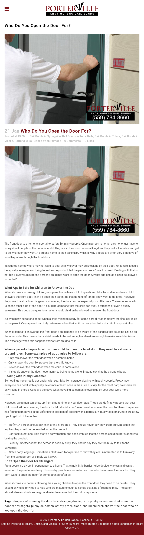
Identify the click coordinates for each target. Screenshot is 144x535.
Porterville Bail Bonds (28, 141)
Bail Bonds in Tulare (107, 136)
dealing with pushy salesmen (92, 501)
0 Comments (72, 141)
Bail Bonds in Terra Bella (77, 136)
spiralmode (54, 141)
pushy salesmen (42, 506)
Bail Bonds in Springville (45, 136)
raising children (36, 292)
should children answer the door (105, 506)
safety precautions (68, 506)
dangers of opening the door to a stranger (42, 501)
